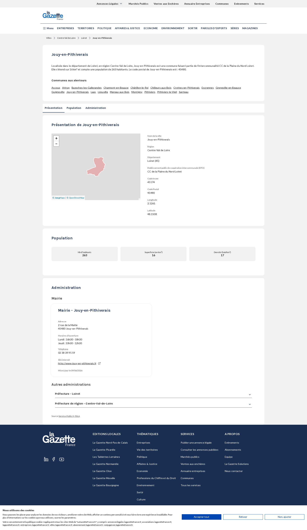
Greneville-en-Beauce (228, 87)
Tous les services (191, 485)
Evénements (241, 3)
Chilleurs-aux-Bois (161, 87)
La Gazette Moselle (104, 478)
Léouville (103, 91)
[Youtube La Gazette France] (62, 459)
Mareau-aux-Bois (120, 91)
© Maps (58, 197)
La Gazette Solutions (237, 463)
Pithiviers (149, 91)
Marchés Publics (138, 3)
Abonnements (233, 449)
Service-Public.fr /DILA (69, 416)
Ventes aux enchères (193, 463)
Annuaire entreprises (193, 470)
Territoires (85, 28)
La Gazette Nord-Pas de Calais (110, 442)
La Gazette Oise (102, 470)
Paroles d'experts (214, 28)
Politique (104, 28)
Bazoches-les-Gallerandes (87, 87)
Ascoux (56, 87)
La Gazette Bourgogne (106, 485)
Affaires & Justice (127, 28)
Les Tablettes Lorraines (106, 456)
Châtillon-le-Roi (140, 87)
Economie (151, 28)
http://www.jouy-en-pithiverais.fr (77, 363)
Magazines (250, 28)
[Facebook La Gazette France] (54, 459)
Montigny (136, 91)
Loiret (84, 38)
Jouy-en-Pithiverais (77, 91)
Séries (235, 28)
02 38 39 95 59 (66, 352)
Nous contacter (234, 470)
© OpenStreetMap (75, 197)
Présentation (53, 108)
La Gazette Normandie (106, 463)
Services (259, 3)
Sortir (193, 28)
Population (74, 108)
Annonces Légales (108, 3)
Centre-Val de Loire (66, 38)
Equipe (229, 456)
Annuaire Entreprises (197, 3)
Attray (66, 87)
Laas (93, 91)
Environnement (172, 28)
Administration (95, 108)
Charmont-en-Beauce (116, 87)
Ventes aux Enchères (166, 3)
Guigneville (58, 91)
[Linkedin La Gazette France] (46, 459)
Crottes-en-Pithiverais (186, 87)
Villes (49, 38)
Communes (222, 3)
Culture (141, 499)
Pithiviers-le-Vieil (167, 91)
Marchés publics (190, 456)
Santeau (183, 91)
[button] (48, 28)
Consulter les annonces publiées (199, 449)
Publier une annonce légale (196, 442)
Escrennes (208, 87)
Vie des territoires (147, 449)
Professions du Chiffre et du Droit (156, 478)
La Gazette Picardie (104, 449)
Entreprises (65, 28)
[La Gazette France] (53, 15)
